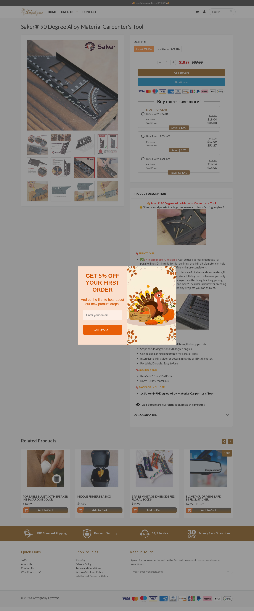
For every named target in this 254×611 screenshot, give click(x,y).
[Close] (171, 270)
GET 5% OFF (102, 329)
